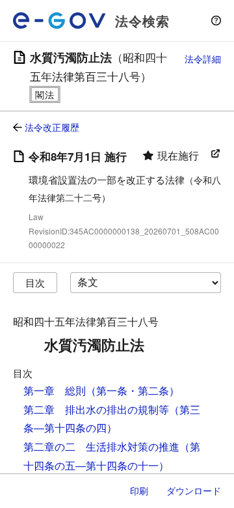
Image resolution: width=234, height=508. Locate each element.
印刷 (139, 490)
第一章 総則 (54, 390)
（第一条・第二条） (132, 390)
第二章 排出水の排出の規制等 (96, 409)
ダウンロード (193, 490)
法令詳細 (203, 58)
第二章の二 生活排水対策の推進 (101, 446)
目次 (35, 282)
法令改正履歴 (52, 127)
